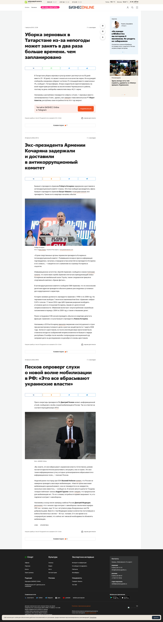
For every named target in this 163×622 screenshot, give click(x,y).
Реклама (51, 578)
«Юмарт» (124, 26)
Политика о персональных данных (81, 606)
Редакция (28, 578)
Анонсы (50, 562)
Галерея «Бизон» (77, 581)
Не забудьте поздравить (79, 566)
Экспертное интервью (83, 557)
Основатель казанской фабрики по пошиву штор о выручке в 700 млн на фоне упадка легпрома (123, 46)
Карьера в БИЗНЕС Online (33, 581)
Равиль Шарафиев (127, 24)
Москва (119, 2)
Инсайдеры (75, 572)
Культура (52, 557)
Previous (112, 52)
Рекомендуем (116, 78)
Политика (44, 525)
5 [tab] (125, 94)
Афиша (27, 562)
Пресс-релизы (29, 572)
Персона (27, 566)
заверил (67, 98)
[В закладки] (102, 31)
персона (114, 19)
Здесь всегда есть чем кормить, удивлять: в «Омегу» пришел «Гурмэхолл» (124, 83)
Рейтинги (75, 569)
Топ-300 (74, 584)
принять (156, 617)
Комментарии (60, 125)
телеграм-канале (79, 192)
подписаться (85, 109)
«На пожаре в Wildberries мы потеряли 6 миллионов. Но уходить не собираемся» (123, 36)
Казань (27, 7)
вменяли (62, 324)
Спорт (30, 557)
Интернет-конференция (79, 562)
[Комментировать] (102, 26)
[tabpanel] (124, 35)
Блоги (27, 569)
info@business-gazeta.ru (119, 570)
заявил (78, 481)
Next (136, 52)
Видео (50, 566)
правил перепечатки (90, 612)
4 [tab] (124, 94)
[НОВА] (50, 8)
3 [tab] (123, 94)
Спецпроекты (77, 578)
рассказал (38, 505)
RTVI (57, 408)
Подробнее (93, 617)
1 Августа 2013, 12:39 (31, 27)
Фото (50, 569)
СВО (36, 525)
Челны (107, 2)
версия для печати (90, 118)
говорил (77, 492)
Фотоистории (52, 572)
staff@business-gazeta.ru (119, 584)
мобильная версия (79, 597)
